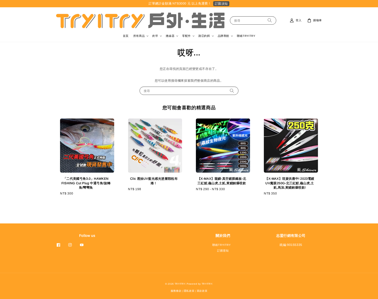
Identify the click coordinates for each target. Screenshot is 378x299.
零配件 (186, 35)
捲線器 (170, 35)
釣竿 (155, 35)
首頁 (126, 35)
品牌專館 (223, 35)
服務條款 (176, 290)
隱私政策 (189, 290)
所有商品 (139, 35)
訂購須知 (221, 3)
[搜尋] (269, 20)
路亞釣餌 (204, 35)
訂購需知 (223, 250)
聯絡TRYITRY (246, 35)
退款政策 (202, 290)
